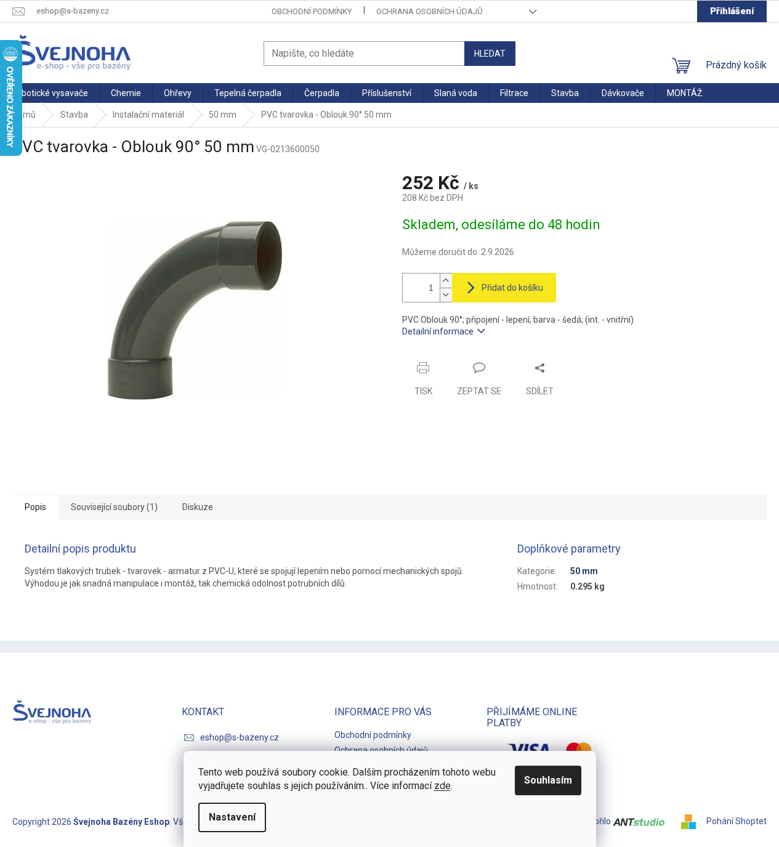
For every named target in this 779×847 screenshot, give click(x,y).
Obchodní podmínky (312, 11)
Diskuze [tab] (197, 507)
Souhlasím (548, 780)
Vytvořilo (595, 821)
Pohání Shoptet (736, 821)
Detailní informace (438, 331)
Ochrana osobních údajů (429, 11)
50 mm (584, 571)
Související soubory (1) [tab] (114, 507)
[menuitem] (49, 93)
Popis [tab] (35, 507)
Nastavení (232, 817)
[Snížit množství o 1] (446, 295)
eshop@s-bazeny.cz (239, 737)
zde (442, 786)
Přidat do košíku (512, 288)
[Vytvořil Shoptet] (692, 821)
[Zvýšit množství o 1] (446, 281)
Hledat (490, 54)
